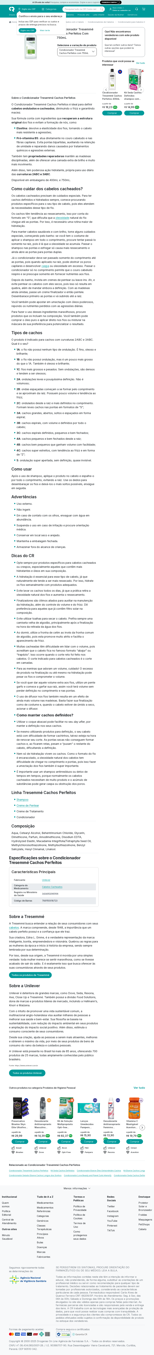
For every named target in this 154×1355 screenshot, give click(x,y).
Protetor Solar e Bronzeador (145, 1206)
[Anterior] (106, 89)
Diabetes (70, 15)
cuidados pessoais (59, 1045)
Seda (79, 993)
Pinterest (112, 1225)
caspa (45, 266)
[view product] (112, 79)
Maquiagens (145, 1219)
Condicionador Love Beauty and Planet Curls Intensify (87, 1175)
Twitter (111, 1206)
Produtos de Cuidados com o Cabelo (67, 22)
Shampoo (22, 799)
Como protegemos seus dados (80, 1235)
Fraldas (143, 1214)
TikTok (111, 1230)
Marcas (41, 1252)
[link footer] (63, 1334)
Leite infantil (98, 15)
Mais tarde (45, 30)
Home (14, 22)
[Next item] (142, 1127)
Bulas (40, 1242)
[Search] (102, 9)
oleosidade (62, 217)
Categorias (43, 1215)
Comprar (112, 113)
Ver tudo (140, 63)
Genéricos (132, 15)
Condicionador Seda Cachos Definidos (131, 1175)
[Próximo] (141, 89)
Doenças (42, 1247)
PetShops (144, 1224)
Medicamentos (45, 1202)
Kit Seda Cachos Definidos (62, 1170)
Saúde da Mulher (116, 15)
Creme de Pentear (28, 805)
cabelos (14, 927)
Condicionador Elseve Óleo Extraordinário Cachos (99, 1170)
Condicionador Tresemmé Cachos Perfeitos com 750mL (73, 51)
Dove (71, 993)
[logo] (11, 9)
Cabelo (142, 1229)
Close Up (21, 997)
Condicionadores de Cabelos (101, 22)
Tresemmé (36, 997)
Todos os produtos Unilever (27, 1073)
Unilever (46, 880)
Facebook (113, 1211)
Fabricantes (43, 1256)
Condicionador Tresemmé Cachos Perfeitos (28, 1170)
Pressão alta (83, 15)
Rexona (89, 993)
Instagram (113, 1215)
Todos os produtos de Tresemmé (30, 975)
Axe (11, 997)
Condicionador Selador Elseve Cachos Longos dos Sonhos (35, 1175)
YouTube (112, 1220)
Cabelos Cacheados (52, 887)
